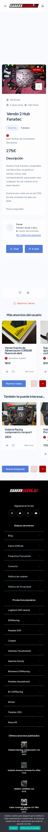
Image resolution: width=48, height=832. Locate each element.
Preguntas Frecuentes (19, 556)
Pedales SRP (14, 630)
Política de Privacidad (19, 586)
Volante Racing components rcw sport (24, 751)
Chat (16, 249)
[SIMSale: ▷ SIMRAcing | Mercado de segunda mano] (24, 6)
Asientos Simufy (16, 661)
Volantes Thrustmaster (19, 651)
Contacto (13, 566)
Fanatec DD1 (15, 712)
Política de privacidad (30, 828)
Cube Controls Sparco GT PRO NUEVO (24, 808)
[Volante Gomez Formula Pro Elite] (24, 765)
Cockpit (12, 640)
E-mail (35, 249)
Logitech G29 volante (19, 610)
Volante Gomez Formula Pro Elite (24, 770)
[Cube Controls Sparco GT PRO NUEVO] (24, 802)
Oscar (19, 224)
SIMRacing (13, 620)
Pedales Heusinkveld (19, 681)
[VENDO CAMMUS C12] (24, 784)
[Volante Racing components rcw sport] (24, 745)
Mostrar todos (14, 383)
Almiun (11, 702)
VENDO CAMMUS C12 (24, 789)
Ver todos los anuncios (28, 235)
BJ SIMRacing (15, 691)
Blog (10, 535)
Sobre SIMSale (15, 546)
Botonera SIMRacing (19, 671)
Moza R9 (12, 722)
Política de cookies (17, 576)
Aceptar (13, 828)
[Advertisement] (24, 36)
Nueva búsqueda (15, 469)
